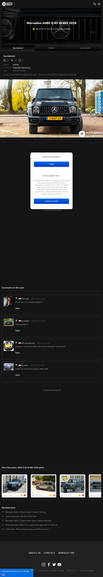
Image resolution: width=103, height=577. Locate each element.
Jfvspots (16, 64)
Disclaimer (87, 570)
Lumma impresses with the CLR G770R (20, 516)
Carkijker (26, 321)
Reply (17, 308)
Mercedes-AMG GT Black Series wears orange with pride (28, 520)
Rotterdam (17, 68)
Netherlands (26, 68)
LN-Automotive (28, 343)
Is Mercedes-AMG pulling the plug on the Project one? (26, 529)
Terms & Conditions (51, 570)
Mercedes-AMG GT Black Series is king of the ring (25, 512)
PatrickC (25, 299)
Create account (51, 201)
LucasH (25, 365)
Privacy (72, 570)
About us (35, 553)
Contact (49, 553)
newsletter (66, 553)
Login (51, 164)
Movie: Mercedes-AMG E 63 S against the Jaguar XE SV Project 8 (31, 525)
